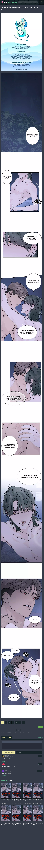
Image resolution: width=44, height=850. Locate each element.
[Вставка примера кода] (24, 742)
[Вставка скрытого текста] (27, 742)
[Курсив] (5, 742)
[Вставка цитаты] (22, 742)
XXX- (10, 2)
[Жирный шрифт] (3, 742)
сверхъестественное (33, 730)
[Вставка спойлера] (25, 742)
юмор (15, 732)
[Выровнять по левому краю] (8, 742)
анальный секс (22, 732)
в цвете (24, 730)
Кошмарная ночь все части (10, 730)
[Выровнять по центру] (9, 742)
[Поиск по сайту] (36, 2)
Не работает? (40, 737)
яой (19, 730)
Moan (6, 727)
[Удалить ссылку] (19, 742)
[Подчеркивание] (6, 742)
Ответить (4, 761)
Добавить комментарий (8, 752)
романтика (9, 732)
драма (2, 732)
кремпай (30, 732)
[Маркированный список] (13, 742)
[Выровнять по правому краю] (11, 742)
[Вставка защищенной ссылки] (20, 742)
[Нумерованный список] (14, 742)
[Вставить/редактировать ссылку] (17, 742)
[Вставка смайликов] (16, 742)
